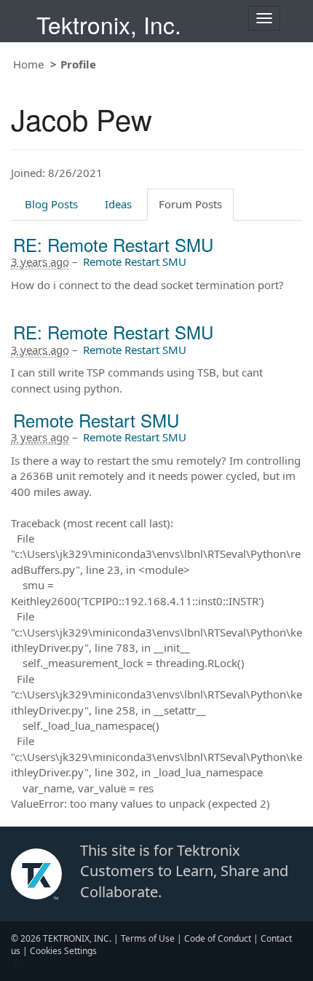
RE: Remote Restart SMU (113, 244)
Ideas (118, 204)
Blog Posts (51, 204)
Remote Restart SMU (134, 261)
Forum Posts (190, 204)
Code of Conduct (217, 938)
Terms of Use (148, 938)
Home (28, 64)
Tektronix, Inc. (108, 24)
